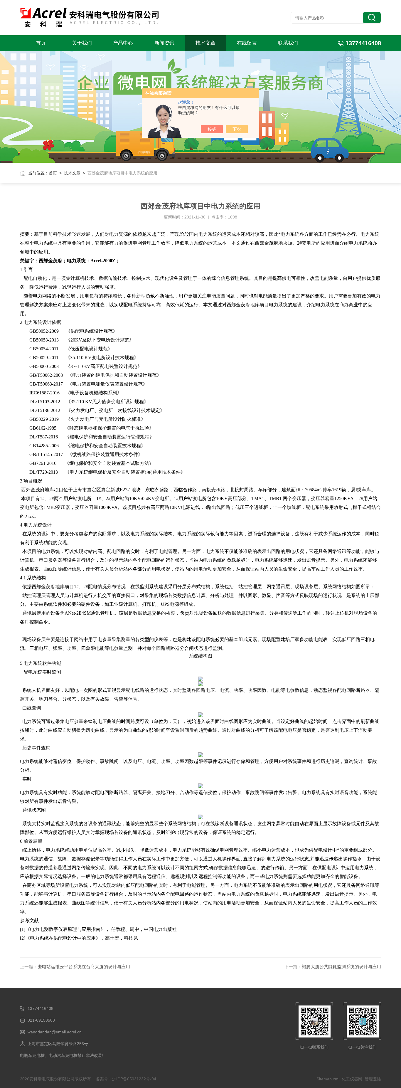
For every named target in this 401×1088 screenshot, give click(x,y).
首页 (41, 43)
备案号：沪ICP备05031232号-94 (126, 1079)
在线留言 (247, 43)
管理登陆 (373, 1079)
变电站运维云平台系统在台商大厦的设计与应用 (84, 966)
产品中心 (123, 43)
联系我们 (288, 43)
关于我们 (82, 43)
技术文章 (205, 43)
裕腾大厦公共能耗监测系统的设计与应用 (341, 966)
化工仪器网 (352, 1079)
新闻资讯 (164, 43)
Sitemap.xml (327, 1079)
